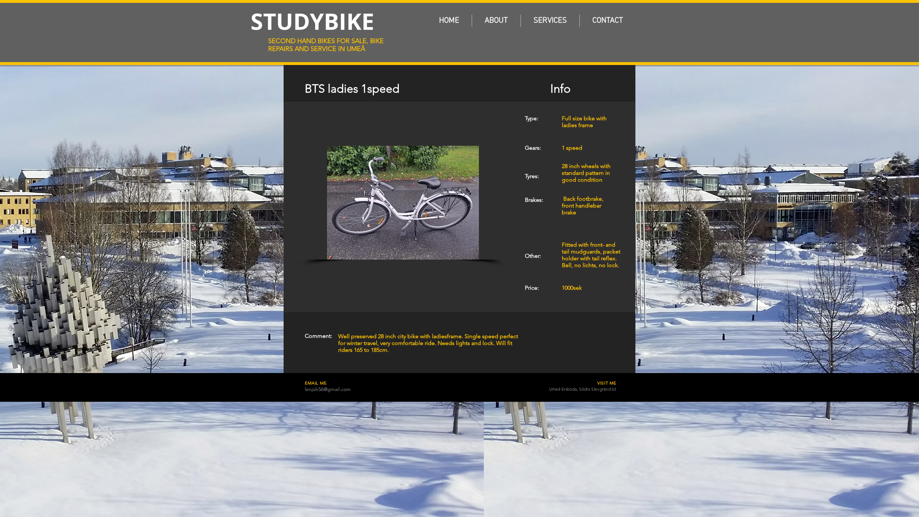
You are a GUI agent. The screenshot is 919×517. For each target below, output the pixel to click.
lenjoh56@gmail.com (328, 389)
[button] (403, 203)
